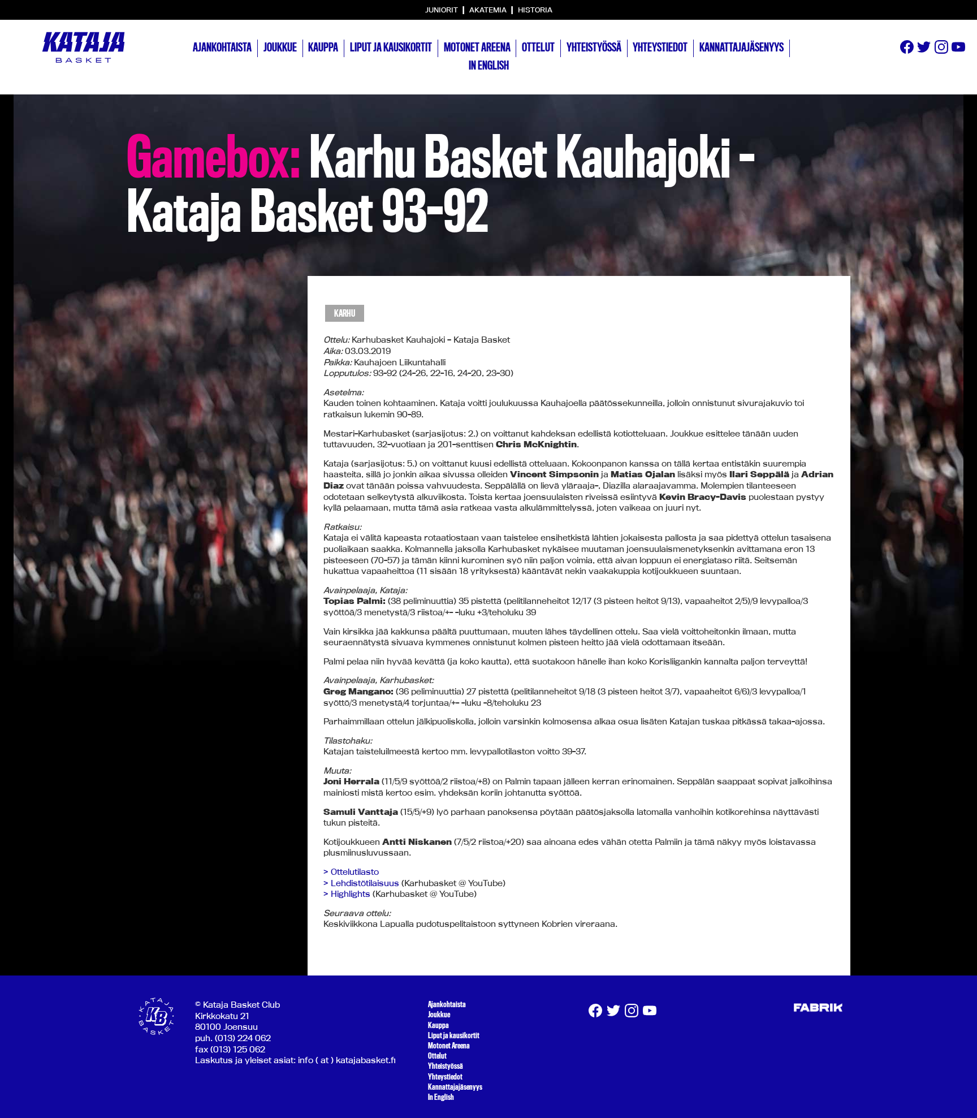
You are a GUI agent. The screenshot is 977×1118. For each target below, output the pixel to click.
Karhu (344, 313)
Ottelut (538, 47)
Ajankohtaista (222, 47)
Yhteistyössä (594, 47)
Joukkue (280, 47)
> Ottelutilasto (351, 871)
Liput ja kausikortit (391, 47)
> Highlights (346, 893)
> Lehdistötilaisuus (361, 883)
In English (489, 65)
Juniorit (442, 9)
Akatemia (488, 9)
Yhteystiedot (660, 47)
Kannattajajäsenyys (741, 47)
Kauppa (323, 47)
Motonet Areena (477, 47)
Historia (535, 9)
